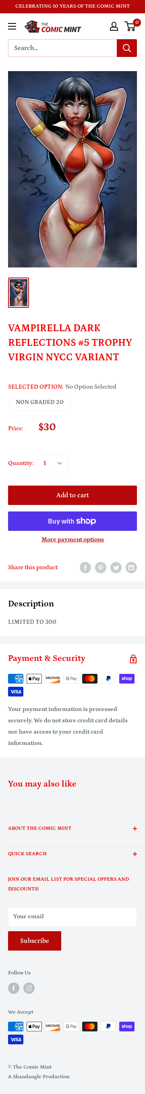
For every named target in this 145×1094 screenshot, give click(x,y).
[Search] (127, 48)
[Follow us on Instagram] (29, 988)
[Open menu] (12, 26)
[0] (130, 26)
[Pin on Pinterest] (100, 567)
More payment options (72, 539)
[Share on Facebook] (85, 567)
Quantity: (20, 463)
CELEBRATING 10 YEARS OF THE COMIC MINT (72, 6)
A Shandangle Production (39, 1077)
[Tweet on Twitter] (116, 567)
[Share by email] (131, 567)
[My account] (114, 26)
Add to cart (72, 495)
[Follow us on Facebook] (13, 988)
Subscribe (34, 941)
